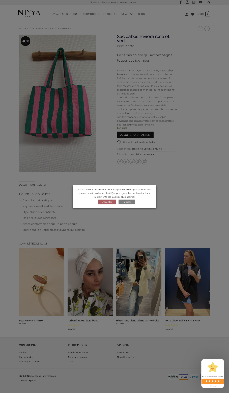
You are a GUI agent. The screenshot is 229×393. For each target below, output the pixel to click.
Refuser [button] (127, 202)
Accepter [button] (107, 202)
